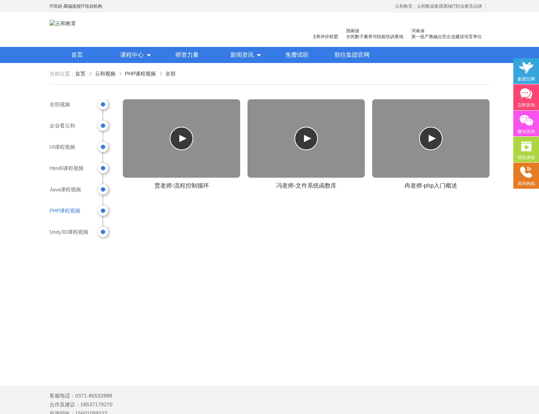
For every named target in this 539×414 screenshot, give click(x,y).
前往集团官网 (352, 55)
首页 (77, 55)
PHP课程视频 (140, 74)
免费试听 (297, 55)
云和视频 (105, 74)
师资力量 (187, 55)
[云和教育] (82, 23)
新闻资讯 (242, 55)
